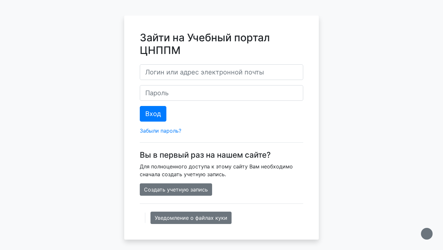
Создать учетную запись (176, 189)
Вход (153, 114)
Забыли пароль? (160, 130)
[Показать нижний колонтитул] (427, 234)
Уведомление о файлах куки (191, 218)
